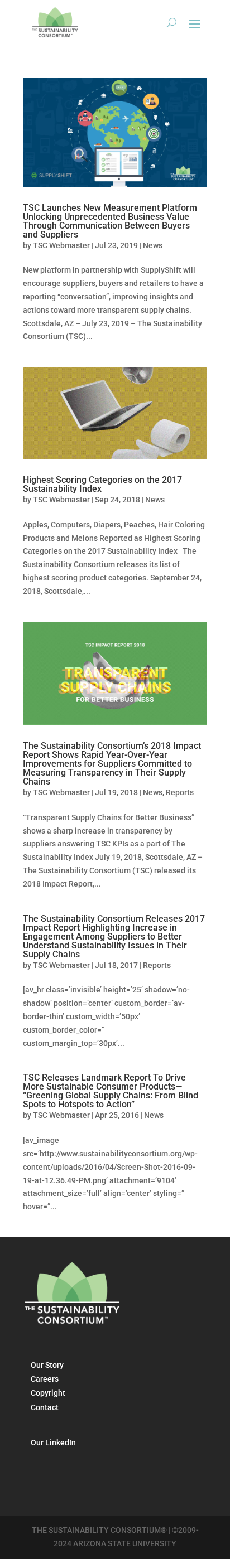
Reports (180, 792)
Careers (45, 1378)
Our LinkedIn (53, 1442)
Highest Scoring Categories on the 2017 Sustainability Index (102, 484)
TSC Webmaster (61, 245)
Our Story (47, 1365)
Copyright (48, 1392)
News (152, 245)
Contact (45, 1407)
